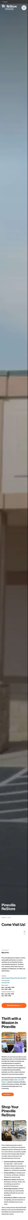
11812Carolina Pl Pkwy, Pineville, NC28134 (14, 978)
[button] (23, 7)
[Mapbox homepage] (5, 950)
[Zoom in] (24, 932)
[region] (14, 940)
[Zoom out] (24, 934)
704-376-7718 (5, 983)
